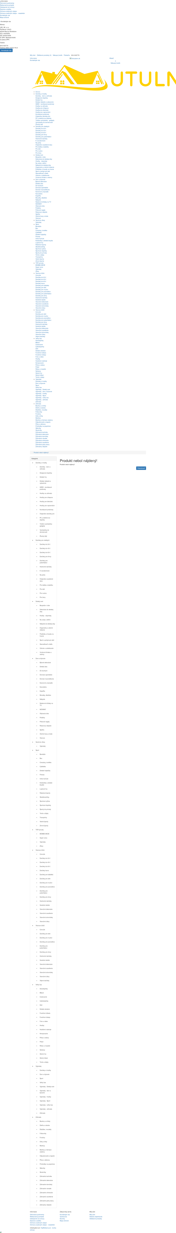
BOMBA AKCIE (40, 265)
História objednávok (96, 1217)
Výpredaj (38, 222)
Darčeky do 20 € (41, 128)
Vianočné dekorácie (42, 302)
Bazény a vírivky (41, 406)
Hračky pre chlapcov (42, 108)
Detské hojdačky (41, 234)
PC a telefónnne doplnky (43, 118)
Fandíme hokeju (41, 355)
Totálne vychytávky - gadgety (45, 120)
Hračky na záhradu (42, 106)
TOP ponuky (39, 263)
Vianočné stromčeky (42, 306)
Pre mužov (39, 151)
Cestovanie (39, 345)
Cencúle (38, 275)
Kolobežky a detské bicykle (44, 241)
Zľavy (37, 271)
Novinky (62, 1219)
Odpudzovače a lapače (43, 422)
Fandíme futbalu (41, 353)
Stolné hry (39, 373)
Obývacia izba (40, 206)
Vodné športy (40, 259)
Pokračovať (141, 468)
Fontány (38, 414)
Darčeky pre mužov (42, 289)
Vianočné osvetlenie (42, 304)
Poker (37, 367)
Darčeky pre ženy (41, 296)
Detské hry (39, 100)
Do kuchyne (39, 186)
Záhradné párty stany (42, 444)
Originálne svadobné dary (44, 145)
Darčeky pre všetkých (42, 126)
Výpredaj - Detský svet (43, 389)
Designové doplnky (42, 98)
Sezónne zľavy (40, 220)
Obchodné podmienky (7, 3)
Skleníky (38, 428)
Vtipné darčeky (40, 336)
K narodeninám (40, 141)
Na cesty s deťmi (41, 163)
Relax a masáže (41, 369)
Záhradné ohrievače (42, 440)
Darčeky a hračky (41, 94)
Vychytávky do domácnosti (44, 122)
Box (37, 228)
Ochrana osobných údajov (8, 11)
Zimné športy (40, 261)
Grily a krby (39, 416)
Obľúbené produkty (96, 1219)
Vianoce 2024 (40, 273)
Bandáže (38, 226)
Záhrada (38, 402)
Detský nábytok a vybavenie (45, 102)
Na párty (38, 143)
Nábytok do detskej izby (43, 165)
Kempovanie (40, 363)
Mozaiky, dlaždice (41, 198)
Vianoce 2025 (40, 310)
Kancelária (39, 194)
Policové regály (40, 210)
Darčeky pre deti (41, 287)
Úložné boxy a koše (42, 216)
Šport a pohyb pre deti (43, 171)
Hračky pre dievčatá (42, 110)
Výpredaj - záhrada (42, 400)
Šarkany (38, 371)
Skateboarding (40, 247)
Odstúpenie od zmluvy (7, 7)
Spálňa (38, 214)
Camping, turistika (41, 230)
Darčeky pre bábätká (42, 285)
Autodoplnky (39, 340)
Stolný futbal (39, 375)
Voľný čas (39, 338)
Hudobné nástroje (41, 361)
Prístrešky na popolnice (43, 426)
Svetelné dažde (41, 300)
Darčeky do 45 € (41, 130)
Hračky (38, 359)
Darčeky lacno (40, 283)
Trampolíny (39, 257)
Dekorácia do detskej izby (44, 159)
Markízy (38, 418)
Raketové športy (41, 245)
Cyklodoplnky (40, 347)
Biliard (38, 342)
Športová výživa (41, 249)
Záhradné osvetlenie (42, 442)
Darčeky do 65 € (41, 132)
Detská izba (39, 183)
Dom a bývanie (40, 179)
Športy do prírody (41, 253)
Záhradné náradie (41, 438)
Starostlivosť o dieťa (42, 173)
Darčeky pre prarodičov (43, 292)
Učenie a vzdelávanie (42, 175)
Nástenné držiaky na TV (43, 202)
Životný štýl (39, 124)
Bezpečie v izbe (41, 157)
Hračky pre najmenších (43, 112)
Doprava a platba (5, 9)
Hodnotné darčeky (41, 139)
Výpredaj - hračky (41, 393)
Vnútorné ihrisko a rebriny (44, 177)
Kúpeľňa (38, 196)
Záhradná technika (42, 432)
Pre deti (38, 149)
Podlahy (38, 208)
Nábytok (38, 200)
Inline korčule (40, 239)
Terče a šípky (40, 255)
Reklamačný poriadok (7, 5)
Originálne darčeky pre (43, 116)
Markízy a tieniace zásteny (44, 420)
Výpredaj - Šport (41, 395)
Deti (37, 349)
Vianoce (38, 218)
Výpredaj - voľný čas (42, 398)
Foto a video (40, 357)
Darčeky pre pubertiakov (43, 137)
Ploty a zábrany (41, 424)
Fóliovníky (39, 412)
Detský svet (39, 155)
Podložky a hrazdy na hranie (45, 169)
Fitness (38, 236)
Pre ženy (38, 153)
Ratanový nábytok (41, 212)
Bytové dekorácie (41, 181)
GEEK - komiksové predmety (45, 104)
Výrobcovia (63, 1217)
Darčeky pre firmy (41, 135)
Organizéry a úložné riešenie (45, 167)
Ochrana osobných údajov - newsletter (12, 13)
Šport (37, 224)
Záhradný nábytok (41, 446)
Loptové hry (39, 243)
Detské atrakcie (41, 351)
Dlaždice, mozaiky (41, 410)
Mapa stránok (4, 17)
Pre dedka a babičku (42, 147)
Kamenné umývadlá (42, 192)
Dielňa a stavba (41, 408)
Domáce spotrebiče (42, 188)
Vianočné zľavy (40, 308)
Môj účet (92, 1215)
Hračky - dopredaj (41, 161)
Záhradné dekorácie (42, 434)
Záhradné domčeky (42, 436)
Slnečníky (39, 430)
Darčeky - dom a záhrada (44, 96)
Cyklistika (39, 232)
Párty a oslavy (40, 365)
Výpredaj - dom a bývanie (44, 391)
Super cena (39, 267)
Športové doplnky (41, 251)
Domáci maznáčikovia (43, 190)
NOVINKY (39, 204)
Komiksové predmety (42, 114)
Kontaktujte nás (5, 15)
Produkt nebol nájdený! (41, 452)
